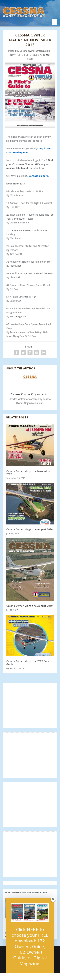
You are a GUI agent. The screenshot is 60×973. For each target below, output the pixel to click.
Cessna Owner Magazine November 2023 (28, 472)
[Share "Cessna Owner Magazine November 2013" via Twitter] (23, 352)
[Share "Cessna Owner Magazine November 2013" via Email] (36, 352)
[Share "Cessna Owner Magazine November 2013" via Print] (43, 352)
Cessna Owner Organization (35, 50)
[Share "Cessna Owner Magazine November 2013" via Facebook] (16, 352)
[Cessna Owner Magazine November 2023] (30, 445)
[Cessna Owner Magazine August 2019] (30, 569)
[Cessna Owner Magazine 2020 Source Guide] (30, 635)
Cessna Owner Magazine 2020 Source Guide (29, 662)
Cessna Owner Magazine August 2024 (29, 529)
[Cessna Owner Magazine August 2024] (30, 503)
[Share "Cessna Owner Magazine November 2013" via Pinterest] (30, 352)
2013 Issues (32, 54)
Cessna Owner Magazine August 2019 (29, 605)
